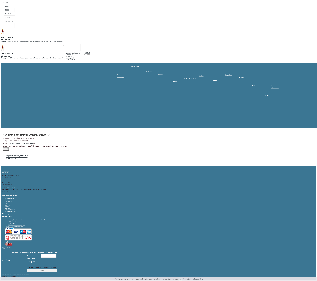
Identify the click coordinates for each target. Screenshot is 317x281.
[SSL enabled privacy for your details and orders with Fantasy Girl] (8, 245)
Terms (7, 17)
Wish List (8, 13)
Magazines (228, 75)
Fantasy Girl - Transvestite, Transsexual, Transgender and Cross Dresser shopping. (32, 220)
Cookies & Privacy (10, 209)
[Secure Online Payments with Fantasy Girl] (18, 234)
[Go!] (65, 49)
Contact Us (9, 21)
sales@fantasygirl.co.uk (22, 155)
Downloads (12, 223)
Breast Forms (135, 66)
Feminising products (190, 78)
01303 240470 (11, 158)
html (33, 261)
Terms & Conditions (10, 211)
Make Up (241, 77)
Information (275, 88)
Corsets (160, 74)
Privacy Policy (187, 279)
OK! (180, 279)
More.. (254, 85)
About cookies (198, 279)
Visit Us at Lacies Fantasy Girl (17, 225)
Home (7, 6)
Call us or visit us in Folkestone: (16, 157)
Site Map (7, 205)
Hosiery (201, 76)
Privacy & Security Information (14, 226)
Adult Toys (120, 77)
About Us (69, 56)
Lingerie (214, 80)
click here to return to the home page (20, 143)
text (33, 263)
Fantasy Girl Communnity (70, 58)
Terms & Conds (9, 198)
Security (7, 206)
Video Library (12, 221)
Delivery (7, 208)
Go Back (6, 149)
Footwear (174, 81)
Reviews (7, 200)
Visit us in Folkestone (73, 53)
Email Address (34, 256)
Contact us (69, 54)
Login (7, 10)
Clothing (149, 72)
